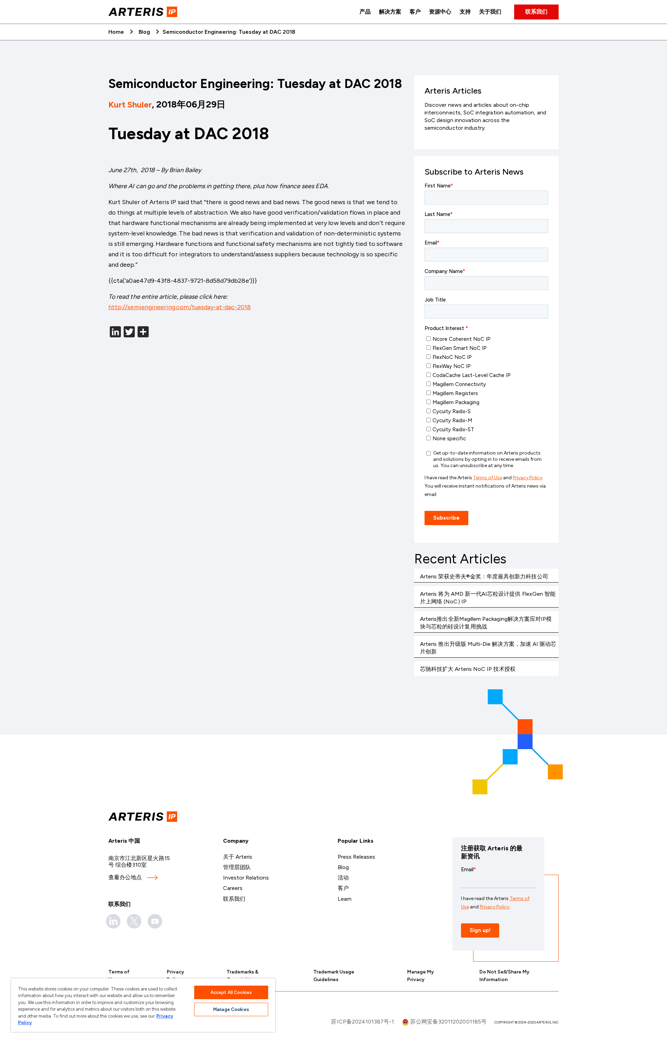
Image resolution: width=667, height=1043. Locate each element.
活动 (343, 877)
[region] (143, 1005)
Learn (345, 899)
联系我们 (536, 11)
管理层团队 (237, 867)
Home (116, 32)
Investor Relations (246, 877)
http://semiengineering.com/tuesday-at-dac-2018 (179, 307)
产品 (365, 11)
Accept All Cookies (231, 992)
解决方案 (390, 11)
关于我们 (490, 11)
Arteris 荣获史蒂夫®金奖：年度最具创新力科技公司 (484, 576)
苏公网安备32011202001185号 (448, 1021)
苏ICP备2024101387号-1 (362, 1021)
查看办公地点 (125, 877)
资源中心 (440, 11)
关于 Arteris (237, 856)
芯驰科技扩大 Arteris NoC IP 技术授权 (468, 669)
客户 (415, 11)
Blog (144, 32)
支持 (465, 11)
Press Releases (356, 856)
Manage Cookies (231, 1009)
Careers (232, 888)
